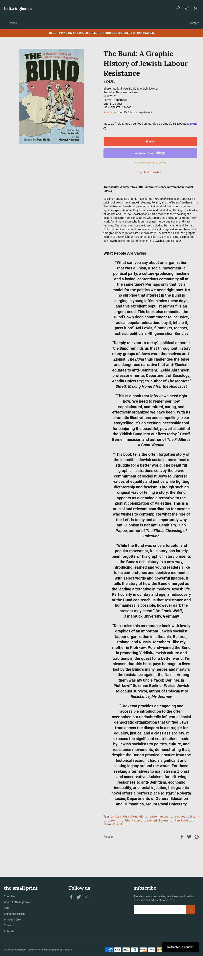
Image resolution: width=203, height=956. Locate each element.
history (194, 816)
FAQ (6, 908)
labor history (133, 820)
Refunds (9, 931)
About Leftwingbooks (17, 902)
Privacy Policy (12, 919)
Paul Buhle (181, 820)
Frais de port (110, 112)
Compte (194, 23)
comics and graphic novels (127, 816)
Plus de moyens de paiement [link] (150, 162)
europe (179, 816)
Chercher (9, 896)
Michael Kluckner (157, 820)
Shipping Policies (14, 913)
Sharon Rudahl (112, 824)
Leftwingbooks (18, 8)
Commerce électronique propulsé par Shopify (50, 949)
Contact (9, 925)
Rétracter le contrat (180, 947)
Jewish (114, 820)
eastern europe (159, 816)
